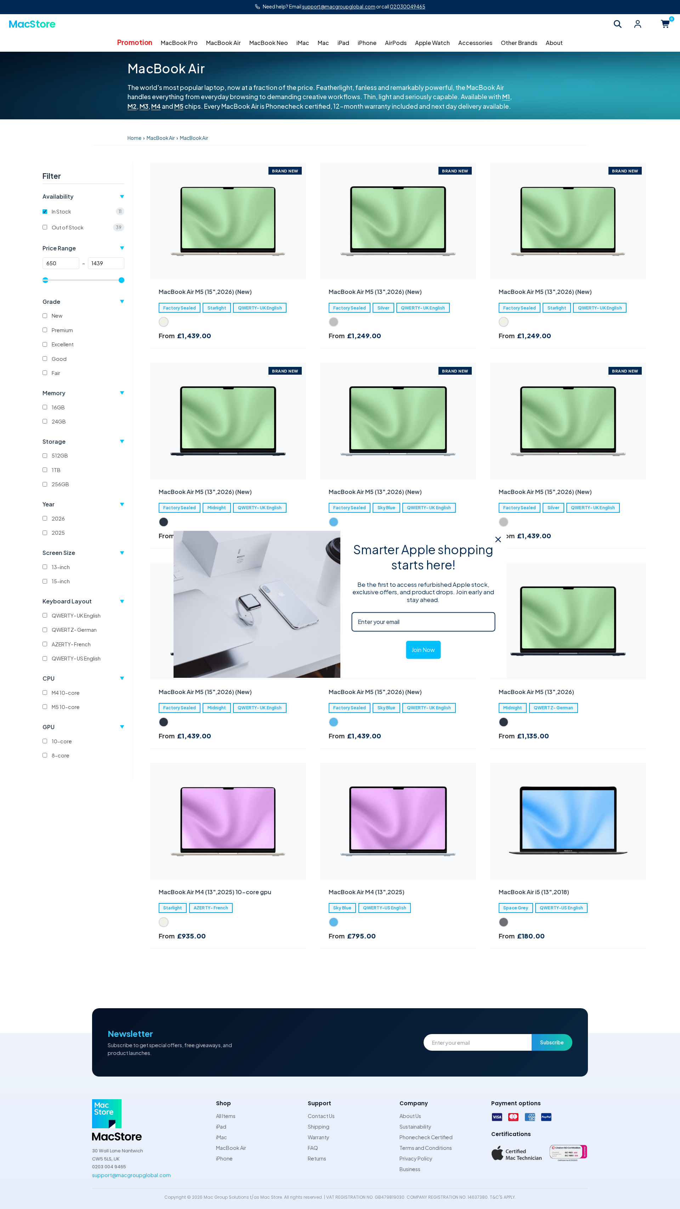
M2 (132, 106)
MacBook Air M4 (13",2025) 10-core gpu (215, 892)
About (554, 42)
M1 (506, 97)
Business (410, 1169)
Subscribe (552, 1042)
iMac (302, 42)
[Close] (498, 539)
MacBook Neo (268, 42)
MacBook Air (223, 42)
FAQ (313, 1148)
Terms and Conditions (426, 1148)
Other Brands (519, 42)
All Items (226, 1116)
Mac (323, 42)
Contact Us (321, 1116)
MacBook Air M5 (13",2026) (536, 692)
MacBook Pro (179, 42)
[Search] (617, 24)
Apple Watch (432, 42)
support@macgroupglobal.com (131, 1175)
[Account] (637, 24)
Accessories (475, 42)
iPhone (367, 42)
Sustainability (415, 1126)
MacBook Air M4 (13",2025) (366, 892)
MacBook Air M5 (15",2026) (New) (205, 291)
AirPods (396, 42)
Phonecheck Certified (426, 1137)
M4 (156, 106)
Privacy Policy (416, 1158)
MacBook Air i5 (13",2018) (534, 892)
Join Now (423, 649)
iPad (343, 42)
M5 (178, 106)
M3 (144, 106)
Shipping (318, 1126)
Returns (317, 1158)
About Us (410, 1116)
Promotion (134, 42)
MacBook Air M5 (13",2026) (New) (375, 291)
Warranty (318, 1137)
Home (134, 138)
